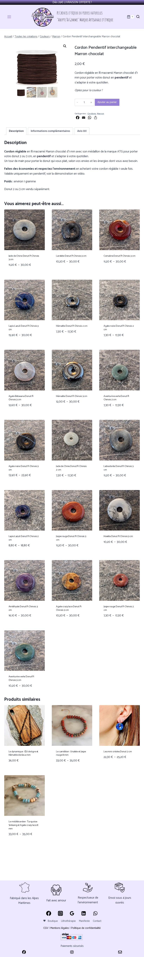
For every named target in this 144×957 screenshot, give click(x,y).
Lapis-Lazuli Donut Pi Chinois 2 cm (24, 538)
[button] (65, 46)
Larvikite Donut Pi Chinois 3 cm (71, 256)
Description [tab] (16, 131)
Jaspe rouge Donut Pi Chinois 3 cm (71, 538)
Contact (97, 921)
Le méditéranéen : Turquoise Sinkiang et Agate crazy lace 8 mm (23, 825)
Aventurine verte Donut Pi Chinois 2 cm (116, 398)
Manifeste (84, 921)
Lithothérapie (68, 921)
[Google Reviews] (72, 913)
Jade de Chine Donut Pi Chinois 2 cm (71, 468)
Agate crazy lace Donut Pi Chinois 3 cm (68, 608)
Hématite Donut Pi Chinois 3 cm (71, 396)
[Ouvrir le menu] (11, 17)
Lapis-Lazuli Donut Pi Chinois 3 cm (24, 328)
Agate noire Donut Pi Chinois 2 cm (119, 328)
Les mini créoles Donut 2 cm (118, 752)
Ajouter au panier (107, 102)
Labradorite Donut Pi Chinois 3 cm (118, 468)
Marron (100, 113)
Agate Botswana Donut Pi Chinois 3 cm (21, 398)
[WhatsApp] (95, 913)
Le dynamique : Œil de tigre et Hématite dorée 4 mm (23, 753)
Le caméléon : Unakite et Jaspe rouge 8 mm (71, 753)
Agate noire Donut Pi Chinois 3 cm (24, 468)
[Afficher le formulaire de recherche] (138, 17)
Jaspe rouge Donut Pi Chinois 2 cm (119, 608)
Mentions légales (59, 928)
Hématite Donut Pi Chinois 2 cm (71, 326)
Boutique (53, 921)
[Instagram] (60, 913)
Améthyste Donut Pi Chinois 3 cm (23, 608)
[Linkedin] (84, 913)
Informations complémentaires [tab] (50, 131)
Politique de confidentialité (86, 928)
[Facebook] (49, 913)
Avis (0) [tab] (82, 131)
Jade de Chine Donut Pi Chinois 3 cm (24, 258)
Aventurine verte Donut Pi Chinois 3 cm (21, 678)
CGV (45, 928)
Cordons (91, 113)
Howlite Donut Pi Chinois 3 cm (118, 536)
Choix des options (68, 272)
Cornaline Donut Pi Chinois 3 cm (119, 256)
